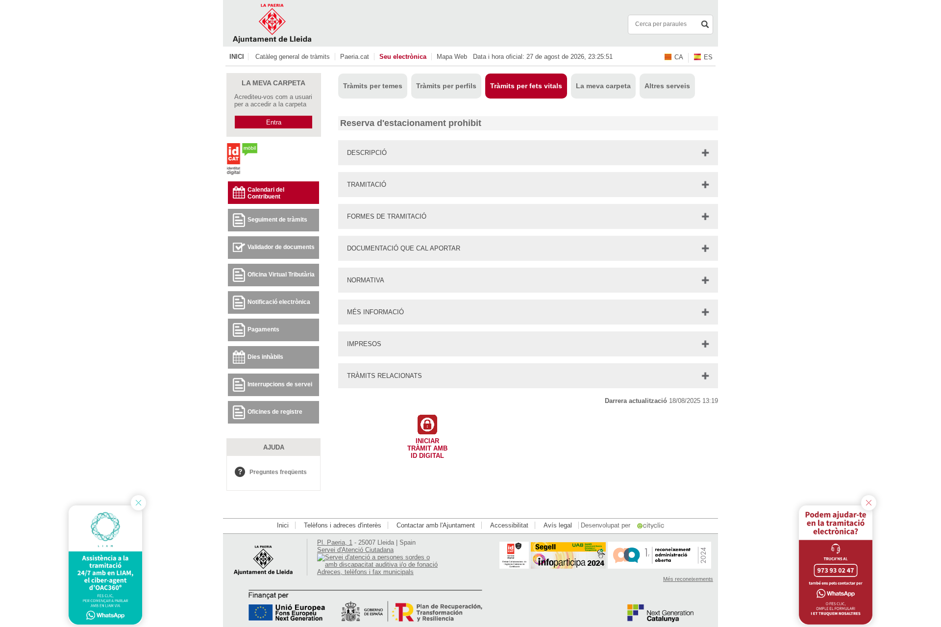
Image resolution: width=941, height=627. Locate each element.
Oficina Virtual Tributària (281, 274)
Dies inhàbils (265, 356)
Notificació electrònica (279, 302)
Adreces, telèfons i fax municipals (365, 572)
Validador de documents (281, 247)
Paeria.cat (354, 56)
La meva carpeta (603, 86)
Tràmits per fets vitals (526, 86)
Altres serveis (667, 86)
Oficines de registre (275, 411)
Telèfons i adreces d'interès (342, 525)
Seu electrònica (402, 56)
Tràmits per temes (372, 86)
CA (678, 57)
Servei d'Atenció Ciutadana (355, 549)
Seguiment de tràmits (277, 219)
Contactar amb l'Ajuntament (435, 525)
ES (708, 57)
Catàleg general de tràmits (292, 56)
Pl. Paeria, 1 (334, 542)
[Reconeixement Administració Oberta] (659, 566)
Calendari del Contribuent (266, 193)
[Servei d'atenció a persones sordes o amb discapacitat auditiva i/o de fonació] (378, 564)
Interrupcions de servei (280, 384)
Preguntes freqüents (278, 472)
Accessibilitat (509, 525)
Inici (236, 56)
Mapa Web (452, 56)
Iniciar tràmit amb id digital (427, 446)
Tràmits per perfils (446, 86)
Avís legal (558, 525)
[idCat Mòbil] (241, 174)
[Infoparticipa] (568, 566)
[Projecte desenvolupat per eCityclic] (651, 525)
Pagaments (263, 329)
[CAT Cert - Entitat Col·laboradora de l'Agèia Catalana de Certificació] (514, 566)
